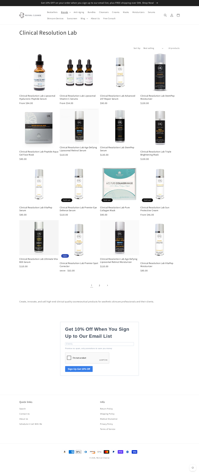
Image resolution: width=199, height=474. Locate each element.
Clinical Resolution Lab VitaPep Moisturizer (156, 265)
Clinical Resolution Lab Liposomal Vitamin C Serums (78, 97)
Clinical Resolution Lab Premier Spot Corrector (79, 265)
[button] (65, 12)
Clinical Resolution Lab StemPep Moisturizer (157, 97)
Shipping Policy (107, 413)
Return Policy (106, 408)
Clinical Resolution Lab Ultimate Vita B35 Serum (38, 261)
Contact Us (24, 413)
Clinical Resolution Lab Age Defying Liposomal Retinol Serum (78, 149)
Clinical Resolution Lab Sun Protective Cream (154, 209)
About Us (23, 419)
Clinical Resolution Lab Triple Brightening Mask (155, 153)
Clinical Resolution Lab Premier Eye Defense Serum (78, 209)
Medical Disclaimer (109, 419)
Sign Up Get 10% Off (79, 369)
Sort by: (137, 48)
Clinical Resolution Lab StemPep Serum (117, 149)
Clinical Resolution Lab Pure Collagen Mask (115, 209)
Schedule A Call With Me (30, 424)
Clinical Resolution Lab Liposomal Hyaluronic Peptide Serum (37, 97)
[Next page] (107, 285)
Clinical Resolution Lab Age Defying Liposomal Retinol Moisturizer (118, 261)
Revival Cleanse (103, 458)
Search (22, 408)
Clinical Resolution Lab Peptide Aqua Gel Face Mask (38, 153)
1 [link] (91, 285)
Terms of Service (107, 429)
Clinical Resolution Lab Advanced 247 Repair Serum (117, 97)
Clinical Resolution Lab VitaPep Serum (35, 209)
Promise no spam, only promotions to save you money (88, 348)
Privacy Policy (106, 424)
